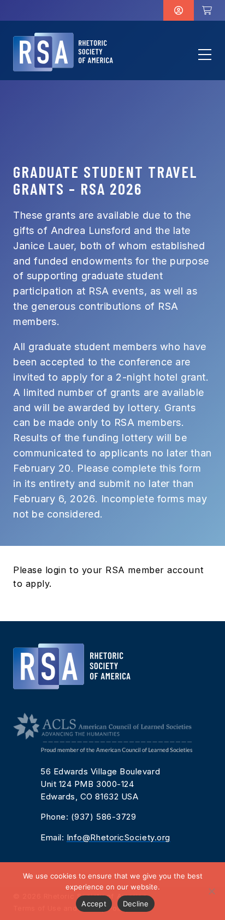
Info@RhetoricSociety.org (118, 837)
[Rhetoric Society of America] (63, 52)
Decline (136, 903)
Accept (93, 903)
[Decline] (211, 891)
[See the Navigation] (205, 54)
